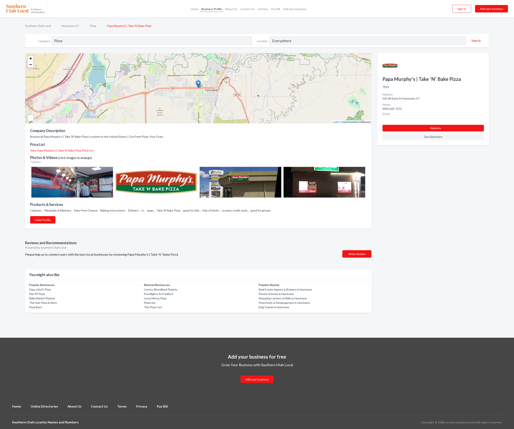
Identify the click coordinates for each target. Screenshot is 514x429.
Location (262, 41)
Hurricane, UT (70, 25)
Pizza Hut (150, 302)
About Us (231, 9)
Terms (122, 406)
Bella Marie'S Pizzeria (42, 298)
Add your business (294, 9)
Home (194, 9)
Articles (263, 9)
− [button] (30, 64)
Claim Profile (43, 220)
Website (435, 128)
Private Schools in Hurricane (276, 294)
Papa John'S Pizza (40, 289)
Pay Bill (275, 9)
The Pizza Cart (153, 307)
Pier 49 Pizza (37, 294)
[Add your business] (257, 374)
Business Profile (212, 9)
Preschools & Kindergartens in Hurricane (284, 302)
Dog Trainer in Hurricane (274, 307)
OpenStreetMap (350, 121)
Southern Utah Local (38, 25)
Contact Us (247, 9)
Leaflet (336, 121)
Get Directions (433, 136)
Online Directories (44, 406)
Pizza (93, 25)
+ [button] (30, 58)
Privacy (141, 406)
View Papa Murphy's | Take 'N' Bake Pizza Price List (62, 150)
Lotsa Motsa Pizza (155, 298)
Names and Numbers (63, 422)
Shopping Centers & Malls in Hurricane (283, 298)
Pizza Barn (35, 307)
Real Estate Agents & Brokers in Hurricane (285, 289)
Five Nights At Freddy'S (158, 294)
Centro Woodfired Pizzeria (160, 289)
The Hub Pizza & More (43, 302)
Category (44, 41)
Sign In (461, 8)
